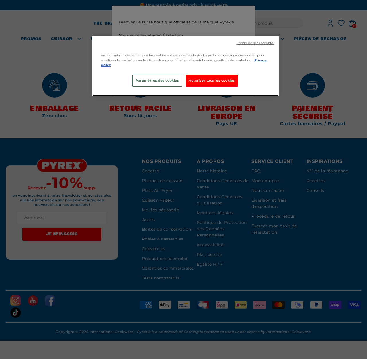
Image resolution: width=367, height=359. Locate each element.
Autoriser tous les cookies (212, 81)
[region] (185, 66)
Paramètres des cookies (157, 81)
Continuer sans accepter (255, 43)
